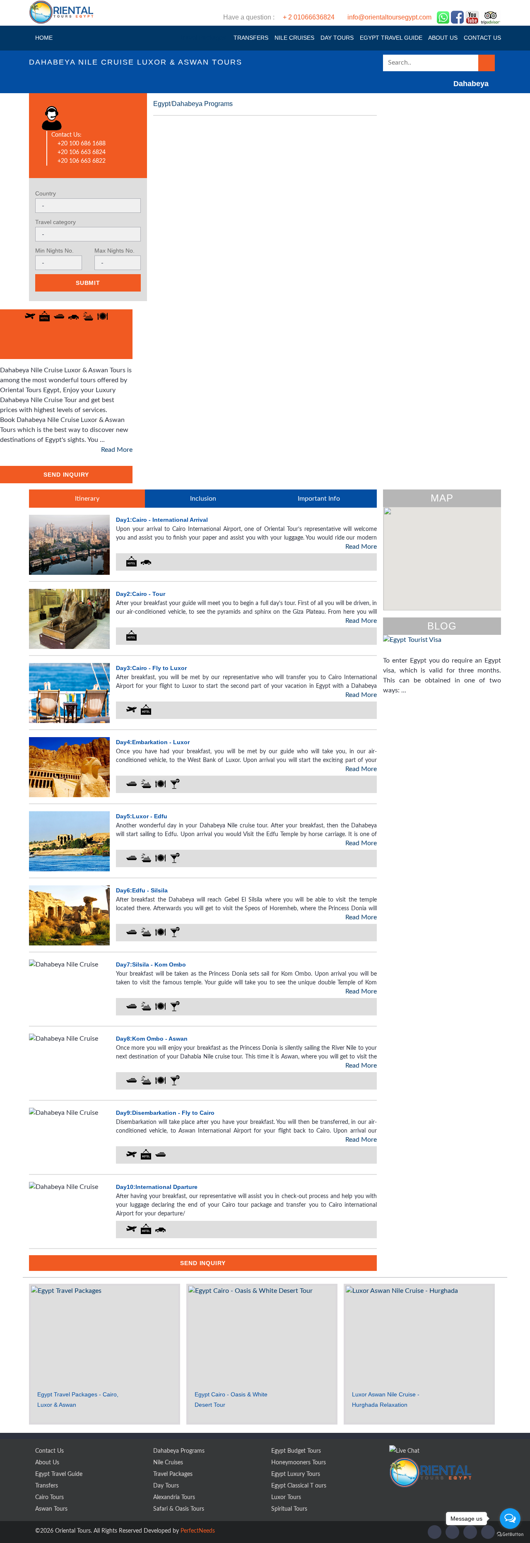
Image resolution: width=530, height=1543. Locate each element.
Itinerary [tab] (87, 498)
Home (43, 37)
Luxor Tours (286, 1497)
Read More (116, 449)
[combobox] (88, 205)
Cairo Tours (49, 1497)
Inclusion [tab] (203, 498)
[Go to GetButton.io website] (510, 1534)
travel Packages (203, 37)
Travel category (55, 222)
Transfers (250, 37)
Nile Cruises (168, 1463)
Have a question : (327, 17)
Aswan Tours (51, 1509)
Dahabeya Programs (202, 103)
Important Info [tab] (319, 498)
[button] (440, 554)
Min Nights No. (54, 250)
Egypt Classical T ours (298, 1486)
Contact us (481, 37)
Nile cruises (293, 37)
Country (45, 193)
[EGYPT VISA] (442, 645)
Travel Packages (173, 1474)
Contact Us (49, 1451)
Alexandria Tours (174, 1497)
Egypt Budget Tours (296, 1451)
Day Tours (336, 37)
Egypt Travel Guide (390, 37)
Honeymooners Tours (298, 1463)
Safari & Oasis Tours (178, 1509)
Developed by (179, 1531)
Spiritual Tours (289, 1509)
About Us (442, 37)
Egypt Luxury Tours (295, 1474)
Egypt (161, 103)
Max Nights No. (114, 250)
